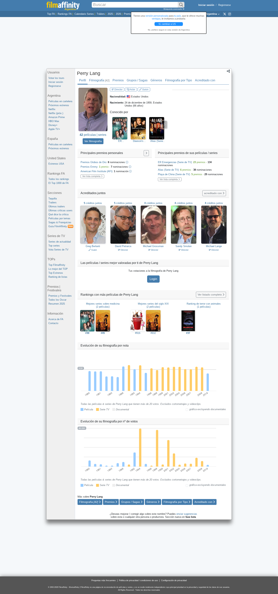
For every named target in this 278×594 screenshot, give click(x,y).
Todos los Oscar (57, 299)
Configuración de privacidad (174, 580)
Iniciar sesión (55, 82)
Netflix (51, 109)
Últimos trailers (56, 206)
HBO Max (53, 121)
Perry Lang (88, 73)
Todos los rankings (58, 179)
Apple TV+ (54, 129)
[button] (228, 71)
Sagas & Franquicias (59, 222)
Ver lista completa (91, 176)
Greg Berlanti (93, 246)
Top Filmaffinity (56, 265)
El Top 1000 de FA (58, 183)
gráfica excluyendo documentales (207, 409)
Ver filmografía (93, 141)
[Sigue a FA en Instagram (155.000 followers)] (230, 14)
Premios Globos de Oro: (103, 162)
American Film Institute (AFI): (104, 171)
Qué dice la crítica (58, 214)
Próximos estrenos (58, 105)
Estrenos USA (56, 163)
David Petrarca (123, 246)
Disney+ (52, 125)
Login (153, 279)
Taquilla (52, 198)
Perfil (82, 80)
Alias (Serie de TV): (185, 169)
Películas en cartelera (60, 101)
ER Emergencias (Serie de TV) (120, 141)
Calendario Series (84, 13)
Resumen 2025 (56, 303)
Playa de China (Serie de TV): (190, 174)
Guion (145, 89)
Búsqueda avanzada (173, 9)
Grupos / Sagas (137, 80)
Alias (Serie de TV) (156, 141)
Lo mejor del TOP (58, 268)
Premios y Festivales (60, 295)
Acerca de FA (55, 319)
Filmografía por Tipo (178, 80)
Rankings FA (65, 13)
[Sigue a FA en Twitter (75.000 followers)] (225, 14)
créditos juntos (93, 203)
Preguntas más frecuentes (103, 580)
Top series (54, 245)
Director (118, 89)
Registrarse (224, 5)
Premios (128, 13)
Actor (132, 89)
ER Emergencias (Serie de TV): (185, 164)
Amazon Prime (56, 117)
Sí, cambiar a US (167, 24)
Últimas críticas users (60, 210)
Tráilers (101, 13)
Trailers (52, 202)
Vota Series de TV (58, 249)
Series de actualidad (59, 241)
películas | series (93, 134)
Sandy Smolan (183, 246)
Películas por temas (59, 218)
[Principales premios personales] (146, 153)
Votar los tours (56, 78)
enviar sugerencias (186, 513)
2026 (118, 13)
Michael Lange (214, 246)
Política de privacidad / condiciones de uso (138, 580)
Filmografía (99, 80)
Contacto (53, 323)
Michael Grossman (153, 246)
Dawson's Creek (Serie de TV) (138, 141)
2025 (110, 13)
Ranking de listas (57, 276)
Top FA (51, 13)
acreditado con (213, 193)
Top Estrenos (55, 272)
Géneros (156, 80)
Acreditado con (205, 80)
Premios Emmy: (104, 166)
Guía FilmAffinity (60, 226)
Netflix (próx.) (55, 113)
